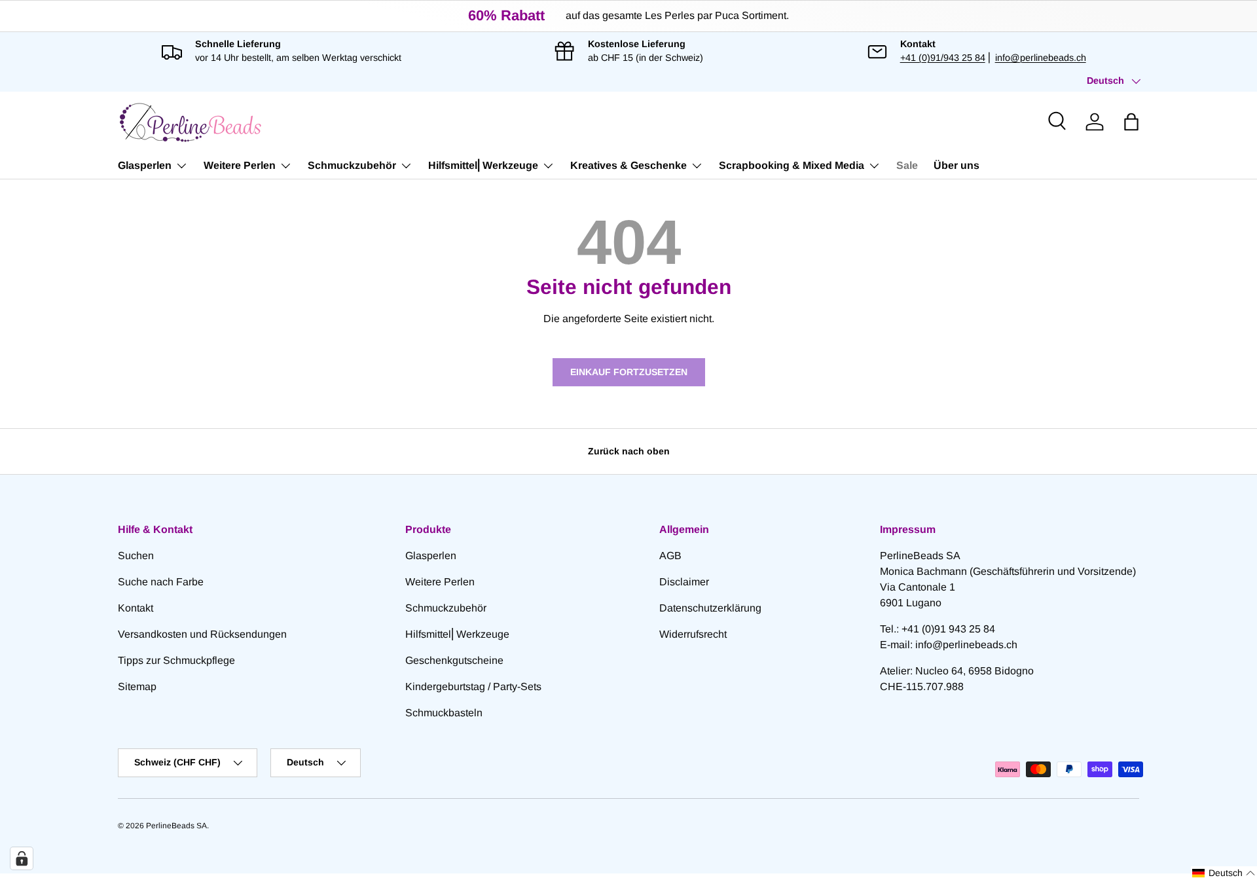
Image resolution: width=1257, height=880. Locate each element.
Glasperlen (145, 165)
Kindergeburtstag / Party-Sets (473, 686)
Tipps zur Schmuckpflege (176, 660)
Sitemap (137, 686)
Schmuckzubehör (352, 165)
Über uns (956, 165)
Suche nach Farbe (161, 581)
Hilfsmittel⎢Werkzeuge (483, 165)
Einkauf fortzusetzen (628, 372)
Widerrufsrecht (693, 634)
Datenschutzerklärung (710, 608)
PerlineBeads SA (176, 825)
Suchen (136, 555)
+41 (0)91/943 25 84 (942, 57)
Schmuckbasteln (444, 712)
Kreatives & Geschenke (628, 165)
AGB (670, 555)
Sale (907, 165)
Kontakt (135, 608)
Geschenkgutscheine (454, 660)
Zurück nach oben (629, 451)
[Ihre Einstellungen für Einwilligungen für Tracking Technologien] (21, 858)
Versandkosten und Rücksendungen (202, 634)
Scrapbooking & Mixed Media (791, 165)
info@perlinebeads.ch (1040, 57)
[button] (1131, 121)
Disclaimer (684, 581)
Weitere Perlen (240, 165)
